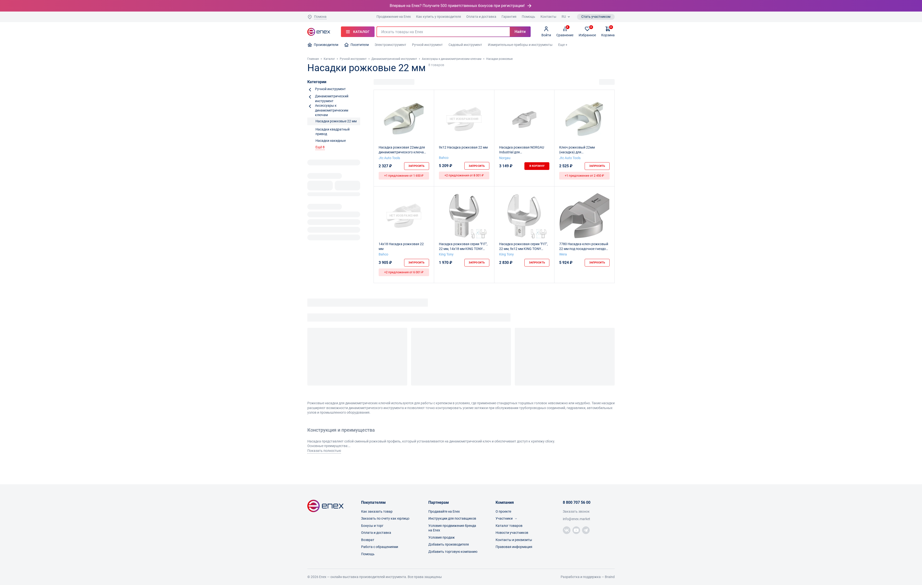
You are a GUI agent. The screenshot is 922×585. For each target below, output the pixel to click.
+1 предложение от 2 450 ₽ (584, 175)
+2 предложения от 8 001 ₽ (464, 175)
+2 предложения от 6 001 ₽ (404, 272)
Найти (520, 31)
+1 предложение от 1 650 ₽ (404, 175)
